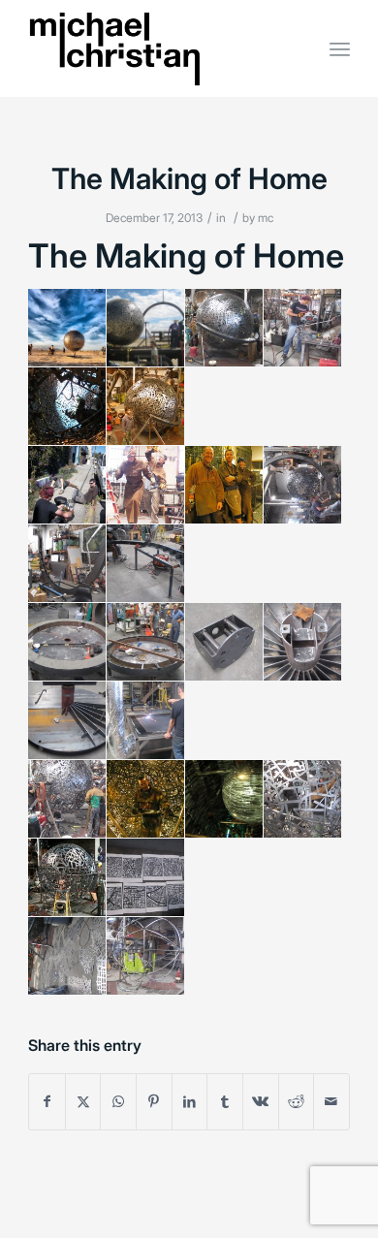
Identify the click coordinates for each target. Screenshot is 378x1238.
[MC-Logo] (156, 48)
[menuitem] (340, 48)
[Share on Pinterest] (154, 1101)
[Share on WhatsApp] (118, 1101)
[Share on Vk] (260, 1101)
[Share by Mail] (331, 1101)
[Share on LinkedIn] (190, 1101)
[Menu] (340, 48)
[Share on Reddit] (296, 1101)
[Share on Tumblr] (224, 1101)
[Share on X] (83, 1101)
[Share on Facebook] (47, 1101)
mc (265, 217)
